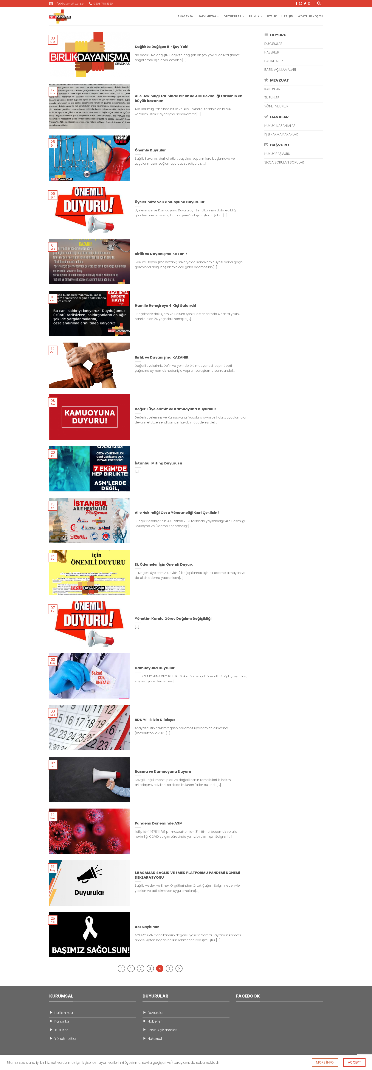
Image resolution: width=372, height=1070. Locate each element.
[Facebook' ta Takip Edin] (296, 3)
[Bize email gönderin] (309, 3)
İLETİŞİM (287, 16)
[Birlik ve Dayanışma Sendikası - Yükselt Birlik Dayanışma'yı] (64, 16)
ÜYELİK (272, 16)
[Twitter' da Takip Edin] (305, 3)
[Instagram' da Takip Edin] (300, 3)
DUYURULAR (232, 16)
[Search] (318, 3)
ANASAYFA (185, 16)
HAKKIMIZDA (207, 16)
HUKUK (254, 16)
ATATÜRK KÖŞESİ (310, 16)
